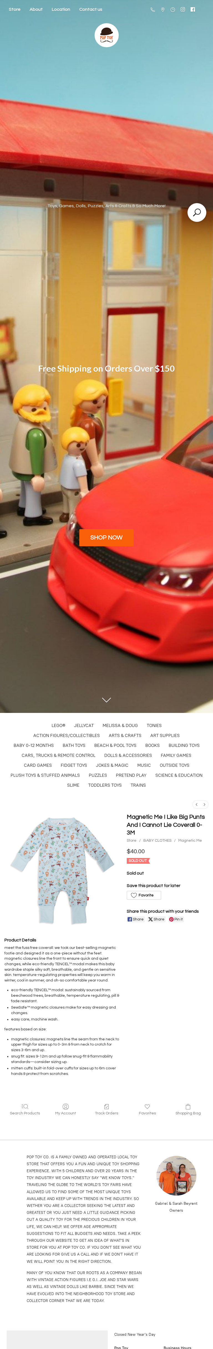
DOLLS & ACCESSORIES (128, 755)
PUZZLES (98, 775)
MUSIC (144, 765)
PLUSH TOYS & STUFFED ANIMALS (45, 775)
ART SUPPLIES (165, 735)
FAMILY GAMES (176, 755)
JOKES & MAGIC (112, 765)
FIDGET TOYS (74, 765)
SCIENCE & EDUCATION (178, 775)
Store (15, 9)
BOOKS (152, 745)
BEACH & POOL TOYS (115, 745)
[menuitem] (197, 805)
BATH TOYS (74, 745)
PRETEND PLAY (131, 775)
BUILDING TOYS (184, 745)
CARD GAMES (38, 765)
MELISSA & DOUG (120, 725)
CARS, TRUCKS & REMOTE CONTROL (58, 755)
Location (61, 9)
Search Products (25, 1113)
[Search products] (197, 212)
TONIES (154, 725)
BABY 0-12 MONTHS (34, 745)
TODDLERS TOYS (105, 785)
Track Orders (106, 1113)
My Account (65, 1113)
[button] (144, 895)
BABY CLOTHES (157, 841)
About (36, 9)
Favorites (147, 1113)
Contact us (90, 9)
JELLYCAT (84, 725)
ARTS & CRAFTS (125, 735)
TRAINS (138, 785)
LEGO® (58, 725)
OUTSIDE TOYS (174, 765)
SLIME (73, 785)
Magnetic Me (190, 841)
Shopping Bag (188, 1113)
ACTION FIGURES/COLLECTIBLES (66, 735)
